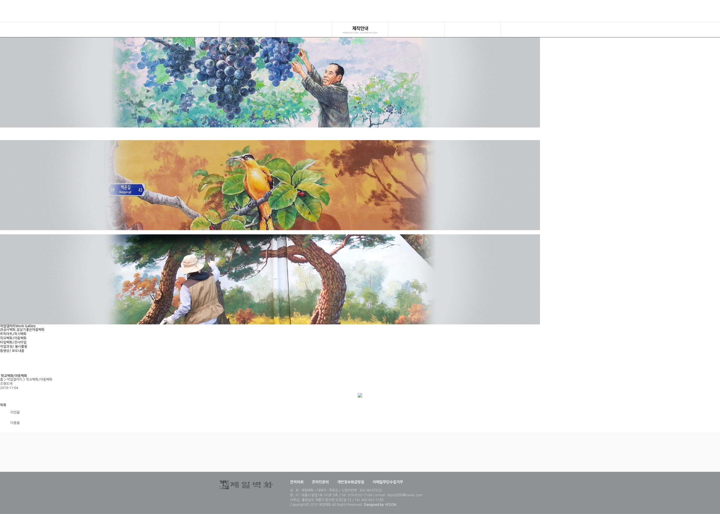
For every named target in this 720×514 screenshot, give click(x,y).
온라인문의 (320, 482)
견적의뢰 (296, 482)
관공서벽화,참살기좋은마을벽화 (22, 329)
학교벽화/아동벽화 (13, 338)
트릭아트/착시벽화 (13, 334)
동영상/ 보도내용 (12, 351)
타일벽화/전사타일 (13, 342)
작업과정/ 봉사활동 (13, 346)
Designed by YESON (380, 504)
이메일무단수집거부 (388, 482)
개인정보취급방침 (350, 482)
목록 (3, 405)
